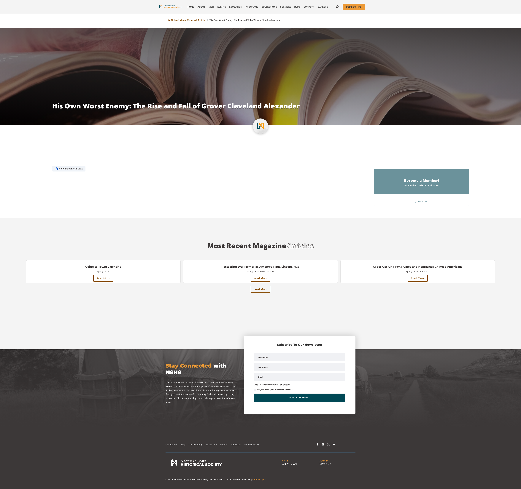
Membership (195, 444)
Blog (182, 444)
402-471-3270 (289, 463)
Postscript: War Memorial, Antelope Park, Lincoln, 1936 (260, 266)
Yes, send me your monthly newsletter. (275, 390)
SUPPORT (324, 461)
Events (224, 444)
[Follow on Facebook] (317, 444)
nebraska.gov (259, 479)
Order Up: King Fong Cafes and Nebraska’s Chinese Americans (417, 266)
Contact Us (325, 463)
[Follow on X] (328, 444)
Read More (103, 278)
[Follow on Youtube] (334, 444)
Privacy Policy (252, 444)
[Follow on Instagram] (323, 444)
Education (211, 444)
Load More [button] (260, 289)
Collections (171, 444)
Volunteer (236, 444)
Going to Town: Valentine (103, 266)
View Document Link (71, 168)
